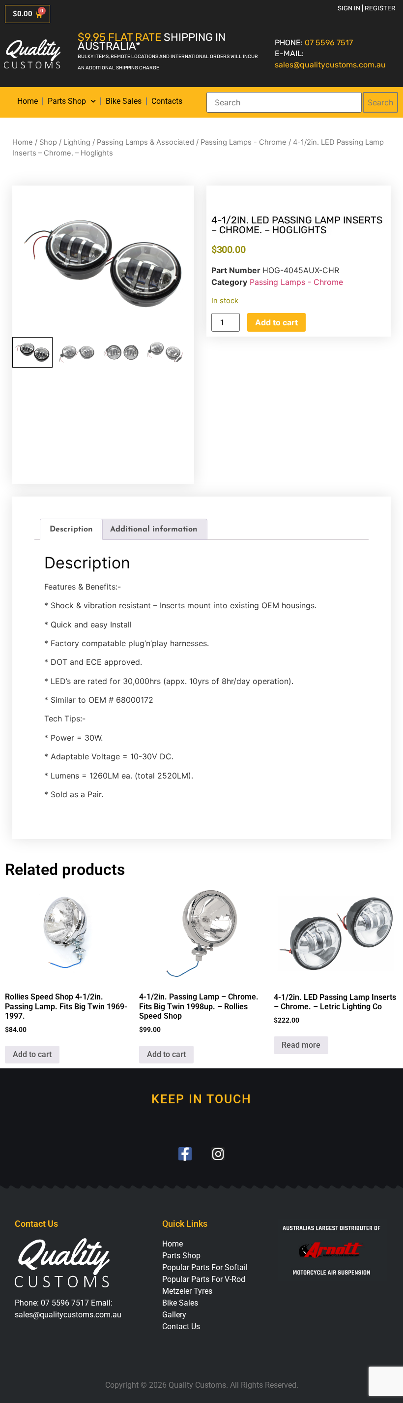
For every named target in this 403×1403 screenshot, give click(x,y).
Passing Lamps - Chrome (244, 142)
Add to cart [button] (32, 1054)
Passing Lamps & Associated (145, 142)
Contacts (166, 101)
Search (380, 102)
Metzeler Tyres (187, 1291)
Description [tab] (71, 529)
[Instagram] (218, 1153)
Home (27, 101)
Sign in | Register (367, 8)
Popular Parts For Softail (205, 1267)
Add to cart (276, 322)
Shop (48, 142)
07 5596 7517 (329, 42)
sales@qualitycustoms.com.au (330, 64)
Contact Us (181, 1326)
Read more (301, 1045)
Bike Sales (124, 101)
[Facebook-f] (185, 1153)
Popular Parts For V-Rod (203, 1279)
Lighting (76, 142)
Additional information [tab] (154, 529)
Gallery (174, 1314)
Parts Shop (67, 101)
